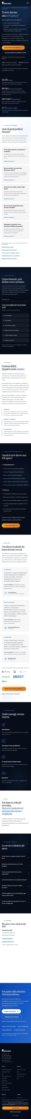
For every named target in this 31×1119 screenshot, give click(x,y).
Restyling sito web (6, 1071)
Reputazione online (6, 1089)
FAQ (18, 1078)
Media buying (4, 1080)
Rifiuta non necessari (15, 1112)
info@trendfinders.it (8, 941)
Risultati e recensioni (21, 1074)
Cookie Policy (25, 1104)
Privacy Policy (19, 1104)
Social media (4, 1085)
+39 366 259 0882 (7, 938)
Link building (4, 1078)
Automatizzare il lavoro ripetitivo (11, 255)
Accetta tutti (15, 1108)
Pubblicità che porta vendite (9, 258)
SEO (3, 1074)
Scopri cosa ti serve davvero (12, 47)
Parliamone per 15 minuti (12, 1017)
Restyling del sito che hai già (9, 250)
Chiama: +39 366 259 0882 (8, 1026)
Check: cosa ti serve (21, 1069)
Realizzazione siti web (8, 247)
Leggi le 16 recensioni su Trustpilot (11, 693)
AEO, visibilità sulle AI (6, 1076)
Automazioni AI (5, 1087)
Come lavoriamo (20, 1076)
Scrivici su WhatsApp (23, 1026)
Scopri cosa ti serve (10, 525)
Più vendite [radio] (8, 320)
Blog (18, 1071)
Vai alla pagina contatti (19, 1030)
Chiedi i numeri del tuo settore (13, 688)
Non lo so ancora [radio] (9, 340)
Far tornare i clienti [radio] (10, 325)
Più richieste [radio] (8, 315)
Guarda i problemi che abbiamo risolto (15, 52)
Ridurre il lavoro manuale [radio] (12, 330)
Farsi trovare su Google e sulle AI (10, 253)
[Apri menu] (27, 3)
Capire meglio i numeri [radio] (11, 335)
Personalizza (15, 1115)
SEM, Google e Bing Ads (7, 1083)
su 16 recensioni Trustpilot (9, 62)
